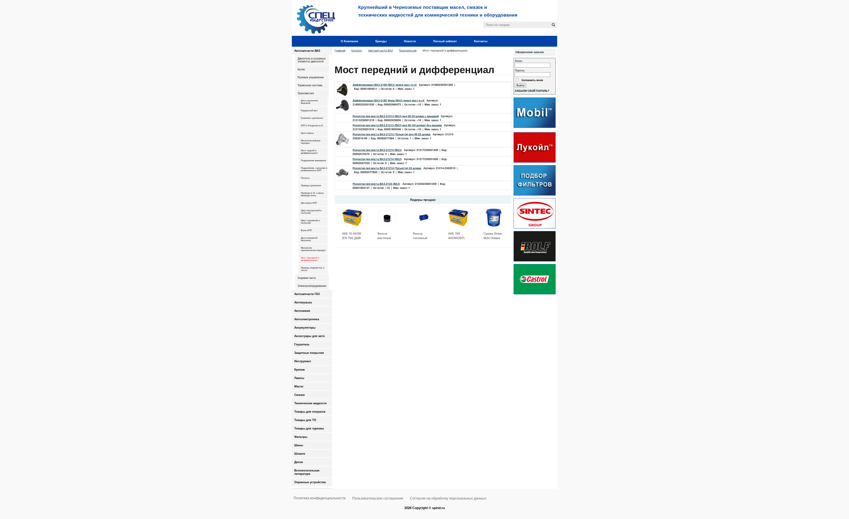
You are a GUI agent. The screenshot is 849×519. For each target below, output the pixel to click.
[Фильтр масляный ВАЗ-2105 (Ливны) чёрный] (387, 217)
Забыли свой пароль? (532, 90)
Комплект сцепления (312, 118)
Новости (410, 41)
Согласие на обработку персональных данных (448, 498)
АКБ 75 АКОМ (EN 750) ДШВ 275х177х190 (351, 237)
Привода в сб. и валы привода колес (312, 194)
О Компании (349, 41)
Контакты (481, 41)
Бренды (381, 41)
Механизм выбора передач (310, 141)
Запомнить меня (532, 80)
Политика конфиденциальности (320, 498)
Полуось (305, 178)
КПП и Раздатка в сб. (312, 125)
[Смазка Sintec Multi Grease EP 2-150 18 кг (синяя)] (494, 217)
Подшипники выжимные (313, 160)
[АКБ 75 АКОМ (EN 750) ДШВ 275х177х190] (352, 217)
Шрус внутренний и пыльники (311, 211)
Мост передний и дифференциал (310, 259)
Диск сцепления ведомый (309, 101)
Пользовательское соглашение (377, 498)
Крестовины (307, 133)
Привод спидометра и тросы (312, 268)
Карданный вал (309, 110)
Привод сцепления (311, 185)
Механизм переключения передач (313, 249)
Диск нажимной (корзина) (309, 239)
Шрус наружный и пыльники (310, 221)
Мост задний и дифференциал (309, 151)
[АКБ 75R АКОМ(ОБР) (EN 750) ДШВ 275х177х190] (458, 217)
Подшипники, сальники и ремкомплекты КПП (314, 169)
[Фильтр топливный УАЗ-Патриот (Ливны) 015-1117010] (423, 217)
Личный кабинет (445, 41)
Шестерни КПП (309, 203)
